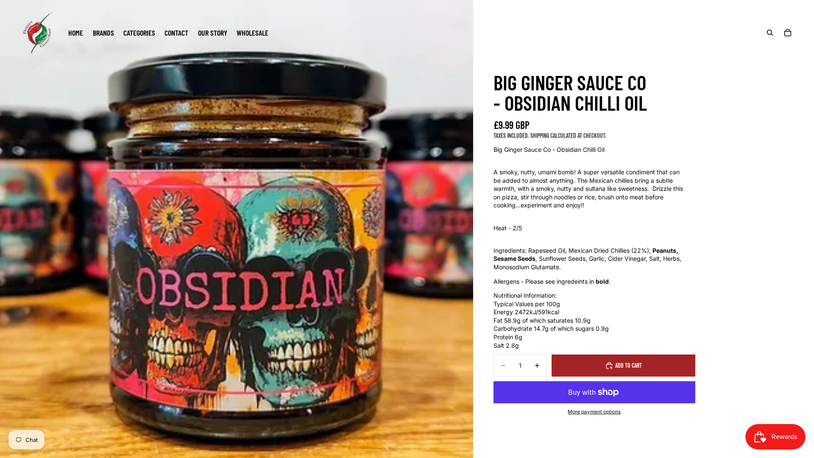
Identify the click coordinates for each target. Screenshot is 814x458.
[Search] (770, 32)
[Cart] (787, 32)
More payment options (594, 412)
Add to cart (628, 365)
